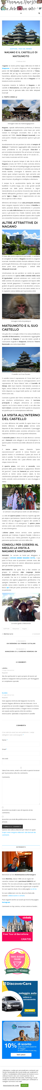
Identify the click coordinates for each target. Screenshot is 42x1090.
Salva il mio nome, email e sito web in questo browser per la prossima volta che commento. (21, 771)
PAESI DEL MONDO (25, 49)
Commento (6, 777)
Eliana (4, 693)
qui (8, 587)
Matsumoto (16, 629)
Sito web (5, 758)
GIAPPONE (13, 49)
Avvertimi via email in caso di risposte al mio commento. (17, 811)
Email (4, 749)
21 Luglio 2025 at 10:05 (8, 695)
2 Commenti (36, 634)
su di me (33, 889)
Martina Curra (8, 634)
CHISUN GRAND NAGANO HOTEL (22, 558)
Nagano (24, 629)
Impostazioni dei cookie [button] (11, 1085)
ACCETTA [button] (24, 1085)
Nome (5, 740)
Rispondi (5, 673)
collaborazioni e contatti (16, 896)
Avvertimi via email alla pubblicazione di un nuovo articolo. (19, 820)
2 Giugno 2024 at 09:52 (8, 670)
